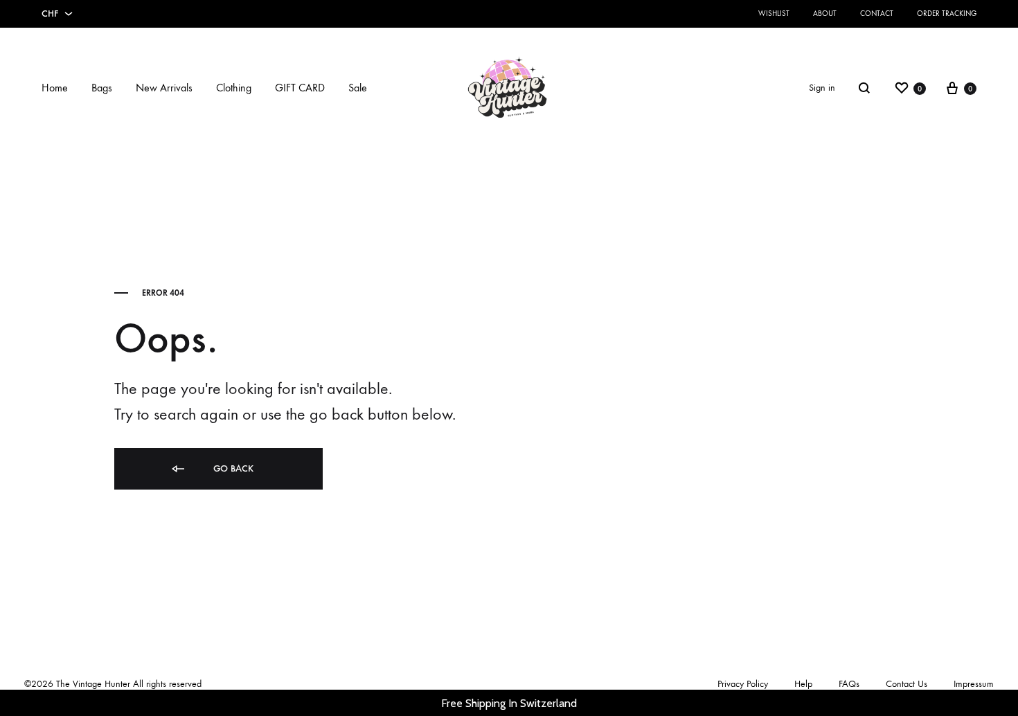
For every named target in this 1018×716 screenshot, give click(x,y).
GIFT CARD (300, 87)
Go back (232, 468)
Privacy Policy (742, 684)
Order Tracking (946, 13)
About (825, 13)
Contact (876, 13)
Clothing (233, 87)
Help (803, 684)
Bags (101, 87)
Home (55, 87)
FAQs (849, 684)
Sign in (822, 87)
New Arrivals (164, 87)
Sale (357, 87)
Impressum (974, 684)
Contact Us (906, 684)
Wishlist (773, 13)
